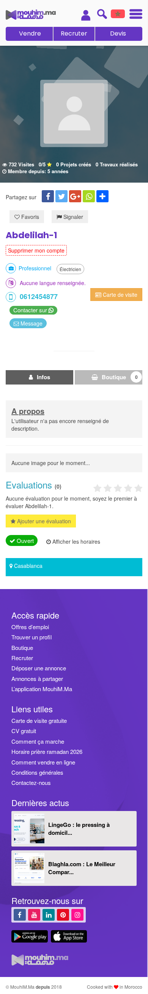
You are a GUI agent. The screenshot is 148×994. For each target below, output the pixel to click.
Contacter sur (31, 310)
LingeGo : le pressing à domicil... (79, 828)
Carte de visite (119, 294)
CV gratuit (23, 731)
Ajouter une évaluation (43, 521)
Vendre (30, 33)
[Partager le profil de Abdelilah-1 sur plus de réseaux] (102, 196)
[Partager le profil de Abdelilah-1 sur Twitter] (61, 196)
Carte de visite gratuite (39, 720)
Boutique (119, 377)
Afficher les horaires (75, 541)
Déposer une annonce (38, 668)
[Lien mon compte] (86, 15)
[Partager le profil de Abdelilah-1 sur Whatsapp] (89, 196)
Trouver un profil (31, 637)
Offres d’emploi (30, 627)
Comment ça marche (37, 741)
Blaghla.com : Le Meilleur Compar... (81, 868)
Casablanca (28, 565)
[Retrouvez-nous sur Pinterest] (63, 914)
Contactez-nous (31, 782)
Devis (118, 33)
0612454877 (39, 296)
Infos (42, 377)
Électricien (70, 269)
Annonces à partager (37, 678)
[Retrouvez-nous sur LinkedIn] (48, 914)
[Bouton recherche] (102, 13)
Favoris (29, 216)
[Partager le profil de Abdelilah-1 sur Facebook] (48, 196)
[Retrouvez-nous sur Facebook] (20, 914)
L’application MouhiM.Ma (41, 689)
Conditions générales (37, 772)
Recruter (74, 33)
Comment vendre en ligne (43, 762)
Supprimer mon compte (36, 250)
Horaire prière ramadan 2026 (46, 751)
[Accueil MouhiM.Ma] (31, 14)
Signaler (72, 216)
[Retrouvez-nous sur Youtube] (34, 914)
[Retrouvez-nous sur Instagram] (77, 914)
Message (31, 323)
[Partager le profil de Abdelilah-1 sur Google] (75, 196)
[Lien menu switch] (133, 15)
